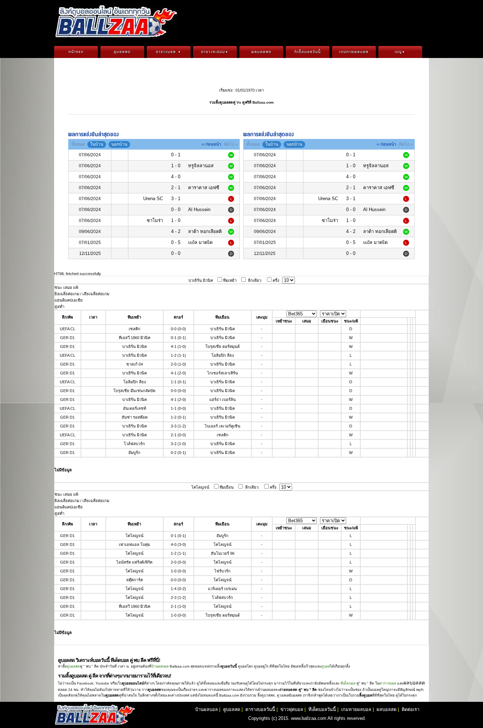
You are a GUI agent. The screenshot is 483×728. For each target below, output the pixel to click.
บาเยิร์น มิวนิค (200, 280)
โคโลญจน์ (200, 487)
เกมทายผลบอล (354, 52)
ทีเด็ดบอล (348, 683)
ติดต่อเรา (410, 709)
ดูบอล (325, 666)
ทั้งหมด (78, 144)
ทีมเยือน (227, 487)
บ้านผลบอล (160, 666)
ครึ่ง (276, 280)
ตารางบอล (168, 52)
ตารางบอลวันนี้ (260, 709)
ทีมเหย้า (230, 280)
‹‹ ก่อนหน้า (211, 144)
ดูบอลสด (122, 52)
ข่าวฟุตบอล (291, 709)
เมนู (400, 52)
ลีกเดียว (254, 280)
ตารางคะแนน (215, 52)
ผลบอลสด (261, 52)
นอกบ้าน (119, 144)
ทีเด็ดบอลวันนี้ (308, 52)
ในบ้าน (96, 144)
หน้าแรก (76, 52)
